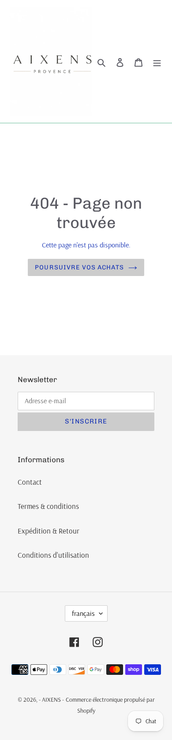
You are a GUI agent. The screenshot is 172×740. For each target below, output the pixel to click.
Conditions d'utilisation (53, 555)
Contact (30, 481)
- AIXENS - (51, 699)
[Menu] (157, 62)
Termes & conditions (48, 506)
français (83, 613)
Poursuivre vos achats (79, 267)
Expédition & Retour (48, 530)
